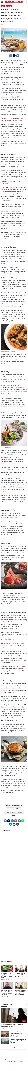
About (5, 1061)
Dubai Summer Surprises (11, 65)
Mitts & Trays (21, 788)
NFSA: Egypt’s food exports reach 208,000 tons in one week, (6, 975)
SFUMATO (6, 620)
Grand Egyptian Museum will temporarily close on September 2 (18, 1033)
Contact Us (15, 1061)
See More (14, 1047)
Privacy (12, 1064)
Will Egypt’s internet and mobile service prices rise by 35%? (12, 1025)
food (18, 809)
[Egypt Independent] (14, 2)
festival (11, 809)
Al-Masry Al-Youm (17, 1059)
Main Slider (9, 6)
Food (3, 6)
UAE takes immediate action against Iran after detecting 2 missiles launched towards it (20, 993)
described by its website (9, 595)
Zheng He (4, 495)
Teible (15, 707)
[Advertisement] (14, 897)
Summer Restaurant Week (14, 812)
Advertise (9, 1061)
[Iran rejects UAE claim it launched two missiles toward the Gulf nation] (7, 985)
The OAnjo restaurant (8, 643)
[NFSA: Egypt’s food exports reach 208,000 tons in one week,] (7, 968)
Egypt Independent (7, 25)
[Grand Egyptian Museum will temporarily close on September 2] (5, 1034)
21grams (4, 635)
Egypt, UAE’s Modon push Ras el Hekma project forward (20, 975)
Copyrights (22, 1061)
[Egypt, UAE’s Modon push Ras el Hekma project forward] (21, 968)
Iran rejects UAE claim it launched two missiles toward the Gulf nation (7, 992)
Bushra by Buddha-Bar (9, 189)
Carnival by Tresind (17, 387)
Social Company (8, 788)
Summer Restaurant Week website (12, 120)
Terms (16, 1064)
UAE (14, 815)
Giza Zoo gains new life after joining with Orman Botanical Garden (18, 1040)
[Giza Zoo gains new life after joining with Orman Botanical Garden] (5, 1041)
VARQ (11, 400)
